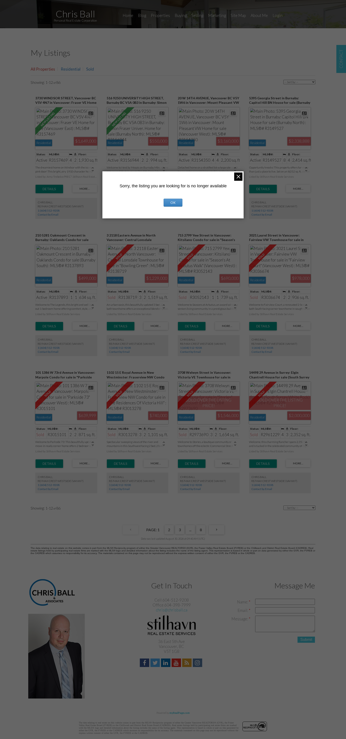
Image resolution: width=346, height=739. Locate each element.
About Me (259, 15)
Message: (240, 618)
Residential (70, 69)
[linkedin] (166, 663)
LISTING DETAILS (49, 189)
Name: (243, 601)
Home (128, 15)
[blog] (187, 663)
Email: (243, 610)
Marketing (217, 15)
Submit (306, 640)
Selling (197, 15)
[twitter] (155, 663)
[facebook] (145, 663)
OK (173, 203)
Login (277, 15)
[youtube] (177, 663)
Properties (160, 15)
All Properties (43, 69)
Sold (90, 69)
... (190, 529)
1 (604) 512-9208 (49, 210)
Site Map (238, 15)
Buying (181, 15)
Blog (142, 15)
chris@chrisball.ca (171, 609)
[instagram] (198, 663)
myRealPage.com (179, 712)
